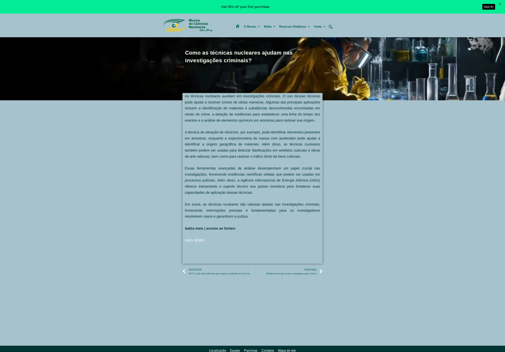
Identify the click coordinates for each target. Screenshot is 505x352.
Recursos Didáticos (292, 26)
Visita (318, 26)
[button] (252, 26)
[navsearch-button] (331, 24)
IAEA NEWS (194, 240)
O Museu (250, 26)
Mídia (267, 26)
